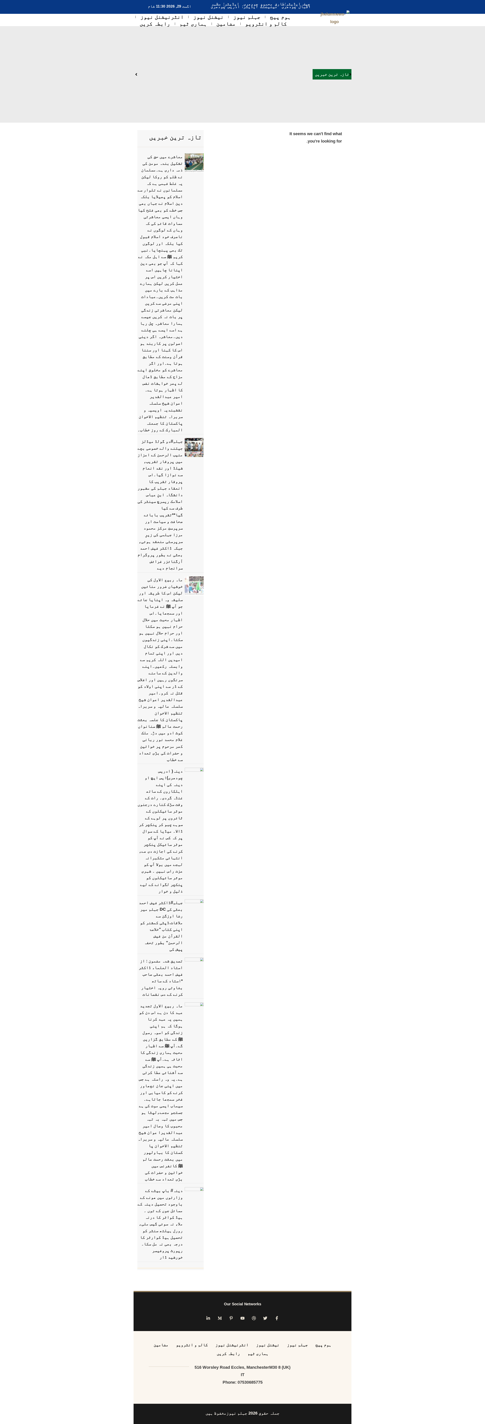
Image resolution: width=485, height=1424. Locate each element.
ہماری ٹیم (193, 24)
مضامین (226, 24)
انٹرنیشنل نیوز (162, 17)
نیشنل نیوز (208, 17)
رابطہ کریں (155, 24)
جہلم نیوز (246, 17)
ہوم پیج (280, 17)
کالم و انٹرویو (266, 24)
